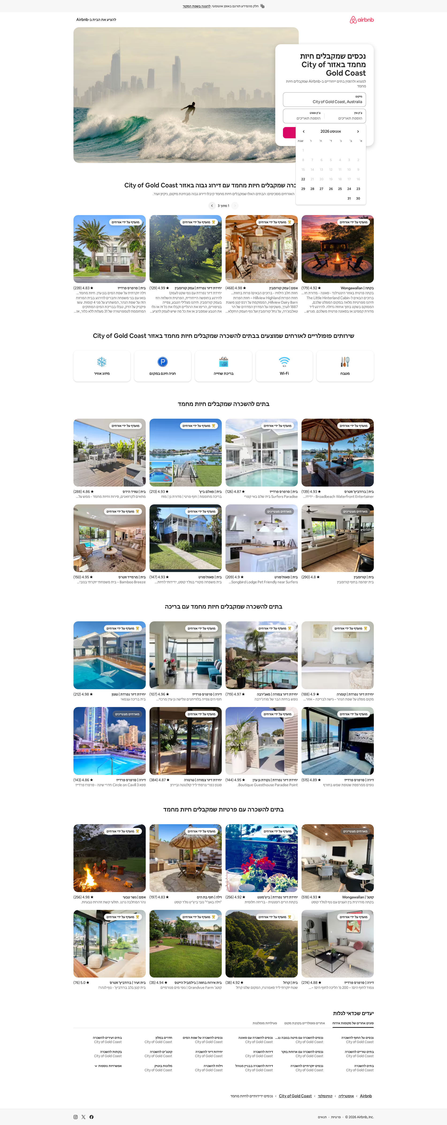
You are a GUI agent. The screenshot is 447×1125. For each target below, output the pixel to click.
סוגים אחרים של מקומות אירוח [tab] (353, 1023)
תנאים (322, 1117)
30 (358, 198)
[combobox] (324, 101)
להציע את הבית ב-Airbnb (96, 19)
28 (312, 189)
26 (331, 189)
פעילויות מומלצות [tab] (265, 1023)
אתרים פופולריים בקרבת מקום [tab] (304, 1023)
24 (349, 189)
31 (349, 198)
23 (358, 189)
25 (340, 189)
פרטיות (336, 1117)
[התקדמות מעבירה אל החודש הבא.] (303, 131)
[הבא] (212, 205)
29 (303, 189)
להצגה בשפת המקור (196, 6)
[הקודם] (235, 205)
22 (303, 179)
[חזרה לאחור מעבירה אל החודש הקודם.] (357, 131)
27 (321, 189)
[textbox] (345, 118)
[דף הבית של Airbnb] (362, 19)
